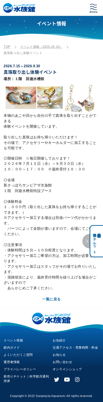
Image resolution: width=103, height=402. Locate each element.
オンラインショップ (67, 369)
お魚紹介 (59, 340)
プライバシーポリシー (20, 369)
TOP (7, 47)
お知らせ (59, 355)
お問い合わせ (62, 362)
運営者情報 (12, 362)
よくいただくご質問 (18, 355)
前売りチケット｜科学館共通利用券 (26, 379)
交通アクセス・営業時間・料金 (75, 347)
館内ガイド (12, 347)
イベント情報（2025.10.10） (41, 47)
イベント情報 (13, 340)
